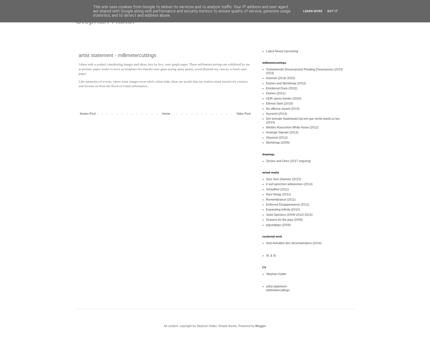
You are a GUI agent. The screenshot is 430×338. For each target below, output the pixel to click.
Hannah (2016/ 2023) (280, 78)
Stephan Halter (276, 274)
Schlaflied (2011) (277, 189)
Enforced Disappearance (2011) (287, 204)
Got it (332, 11)
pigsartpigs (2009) (278, 225)
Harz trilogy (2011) (278, 194)
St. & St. (271, 255)
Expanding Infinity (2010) (283, 209)
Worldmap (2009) (278, 142)
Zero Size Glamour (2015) (283, 179)
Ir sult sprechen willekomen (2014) (289, 184)
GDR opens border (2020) (283, 98)
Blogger (260, 326)
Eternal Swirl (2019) (279, 103)
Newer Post (88, 113)
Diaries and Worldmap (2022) (286, 83)
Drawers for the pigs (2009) (284, 220)
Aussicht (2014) (276, 113)
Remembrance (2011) (281, 199)
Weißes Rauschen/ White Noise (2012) (292, 127)
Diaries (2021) (275, 93)
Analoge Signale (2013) (282, 132)
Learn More (312, 11)
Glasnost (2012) (277, 137)
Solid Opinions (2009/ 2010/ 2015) (289, 215)
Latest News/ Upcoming (282, 51)
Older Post (243, 113)
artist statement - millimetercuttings (278, 288)
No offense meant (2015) (283, 109)
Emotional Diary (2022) (281, 88)
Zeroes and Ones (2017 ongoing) (288, 161)
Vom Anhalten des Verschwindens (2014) (294, 243)
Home (166, 113)
